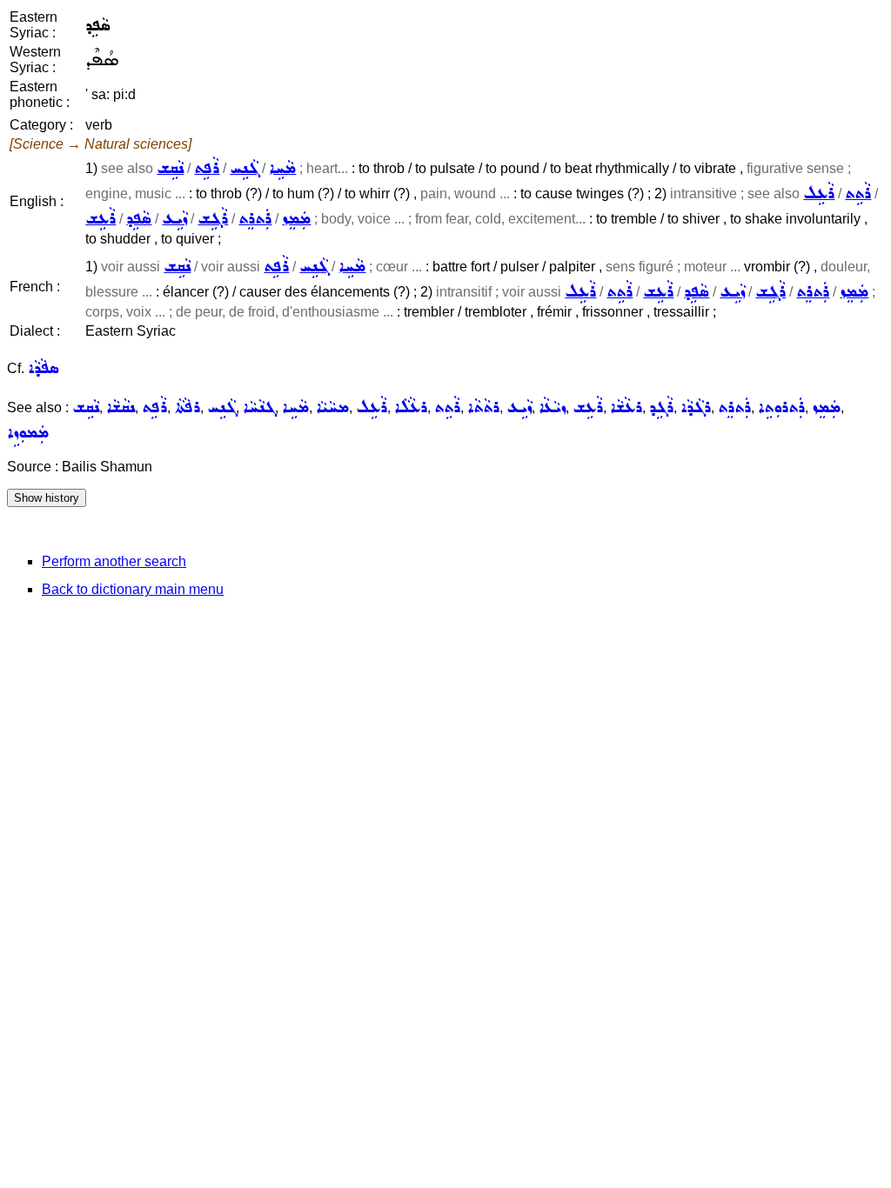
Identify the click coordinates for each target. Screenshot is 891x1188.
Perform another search (114, 561)
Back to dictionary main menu (133, 589)
